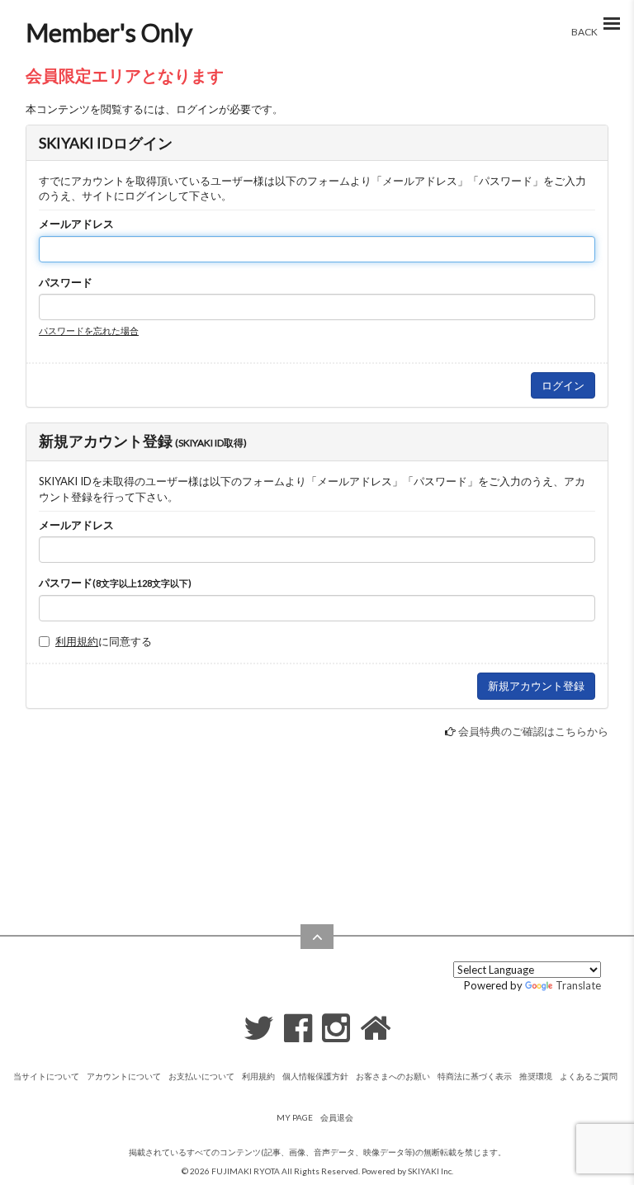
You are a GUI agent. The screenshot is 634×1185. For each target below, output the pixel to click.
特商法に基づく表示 (475, 1076)
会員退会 (336, 1117)
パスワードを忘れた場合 (89, 330)
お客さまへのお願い (393, 1076)
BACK (584, 32)
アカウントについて (124, 1076)
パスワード (65, 282)
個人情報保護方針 (315, 1076)
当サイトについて (46, 1076)
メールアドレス (76, 223)
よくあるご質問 (588, 1076)
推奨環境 (535, 1076)
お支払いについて (201, 1076)
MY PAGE (295, 1117)
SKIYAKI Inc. (430, 1171)
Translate (578, 985)
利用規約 (76, 641)
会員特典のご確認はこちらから (533, 731)
